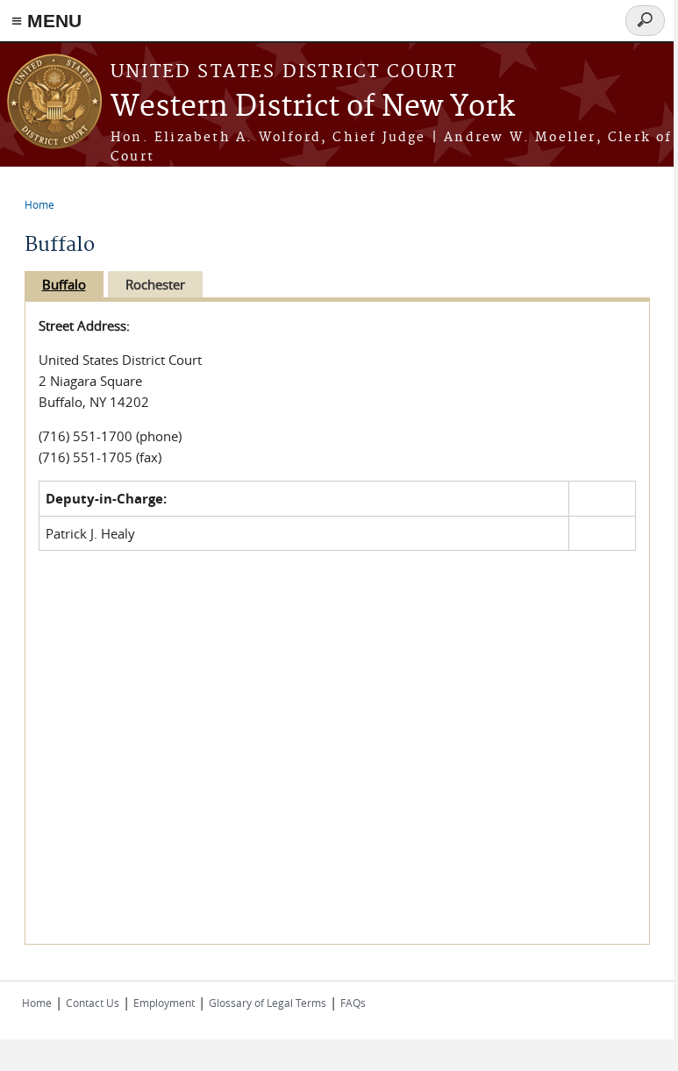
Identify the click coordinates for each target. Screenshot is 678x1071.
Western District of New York (313, 107)
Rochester (155, 284)
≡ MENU (46, 21)
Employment (164, 1003)
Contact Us (92, 1003)
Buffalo (64, 284)
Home (39, 204)
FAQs (353, 1003)
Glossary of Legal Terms (267, 1003)
